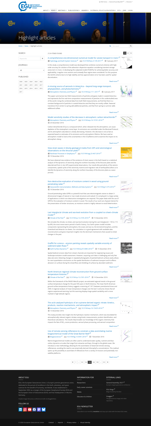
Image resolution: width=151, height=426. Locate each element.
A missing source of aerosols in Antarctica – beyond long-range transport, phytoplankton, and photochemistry (79, 87)
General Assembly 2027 (114, 383)
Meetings (61, 10)
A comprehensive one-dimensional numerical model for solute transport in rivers (83, 58)
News (53, 10)
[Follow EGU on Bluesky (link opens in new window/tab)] (44, 410)
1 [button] (75, 362)
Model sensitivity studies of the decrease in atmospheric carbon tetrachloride (81, 117)
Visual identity (85, 422)
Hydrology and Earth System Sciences (63, 61)
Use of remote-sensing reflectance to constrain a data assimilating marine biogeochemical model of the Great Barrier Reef (80, 332)
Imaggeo (109, 396)
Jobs (124, 10)
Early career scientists (84, 387)
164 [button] (93, 362)
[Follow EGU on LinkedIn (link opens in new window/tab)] (20, 410)
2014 (30, 88)
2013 (36, 88)
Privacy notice (71, 422)
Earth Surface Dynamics (58, 249)
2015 (25, 88)
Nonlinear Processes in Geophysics (62, 153)
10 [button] (125, 53)
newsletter (96, 411)
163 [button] (90, 362)
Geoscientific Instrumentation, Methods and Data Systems (70, 187)
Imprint (60, 422)
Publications (73, 10)
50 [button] (131, 53)
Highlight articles (36, 46)
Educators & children (84, 397)
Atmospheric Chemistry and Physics (62, 92)
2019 (30, 85)
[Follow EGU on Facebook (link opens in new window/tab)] (34, 410)
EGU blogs (110, 389)
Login (130, 10)
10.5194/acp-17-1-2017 (90, 92)
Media (79, 392)
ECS (118, 10)
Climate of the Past (56, 218)
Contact (51, 422)
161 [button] (82, 362)
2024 (30, 82)
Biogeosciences (55, 337)
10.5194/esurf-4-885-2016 (82, 249)
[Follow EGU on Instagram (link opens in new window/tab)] (25, 410)
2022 (41, 82)
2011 (20, 92)
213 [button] (104, 362)
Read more (113, 81)
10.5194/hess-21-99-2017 (92, 61)
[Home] (30, 6)
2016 (20, 88)
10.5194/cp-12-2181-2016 (78, 277)
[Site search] (131, 46)
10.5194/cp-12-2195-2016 (78, 218)
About (45, 10)
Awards (84, 10)
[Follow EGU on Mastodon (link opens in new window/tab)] (39, 410)
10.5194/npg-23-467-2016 (90, 153)
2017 (41, 85)
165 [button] (97, 362)
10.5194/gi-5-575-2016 (105, 187)
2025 (25, 82)
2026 (20, 82)
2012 (41, 88)
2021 (20, 85)
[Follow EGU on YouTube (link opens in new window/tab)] (30, 410)
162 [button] (86, 362)
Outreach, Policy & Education (102, 10)
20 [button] (128, 53)
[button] (42, 58)
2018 (36, 85)
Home (20, 46)
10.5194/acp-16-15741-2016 (91, 120)
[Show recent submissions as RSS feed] (110, 46)
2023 (36, 82)
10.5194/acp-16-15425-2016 (91, 308)
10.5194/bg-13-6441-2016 (76, 337)
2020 (25, 85)
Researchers (81, 383)
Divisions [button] (129, 2)
